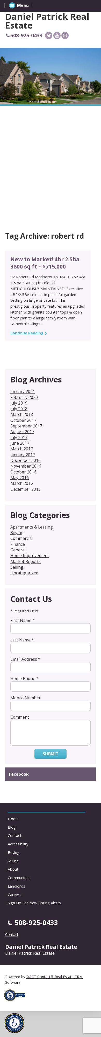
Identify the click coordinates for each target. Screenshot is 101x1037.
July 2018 (18, 409)
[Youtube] (57, 35)
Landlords (16, 886)
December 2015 (25, 489)
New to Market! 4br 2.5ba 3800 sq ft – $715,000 (45, 263)
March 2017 (21, 449)
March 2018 (21, 414)
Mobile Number (25, 698)
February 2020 (24, 397)
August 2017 (22, 431)
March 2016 (21, 483)
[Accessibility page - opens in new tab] (16, 1002)
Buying (17, 532)
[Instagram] (65, 35)
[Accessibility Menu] (14, 1023)
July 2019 (18, 403)
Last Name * (22, 640)
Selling (16, 567)
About (13, 869)
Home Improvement (29, 555)
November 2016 (25, 466)
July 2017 (18, 437)
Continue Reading (27, 332)
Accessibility (18, 843)
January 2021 (22, 391)
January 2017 (22, 455)
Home (13, 818)
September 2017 (26, 426)
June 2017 (19, 443)
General (17, 550)
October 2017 (23, 420)
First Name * (22, 620)
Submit (51, 754)
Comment (19, 717)
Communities (19, 877)
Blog (12, 827)
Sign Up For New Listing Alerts (34, 902)
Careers (14, 894)
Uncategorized (24, 573)
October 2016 (23, 472)
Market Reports (25, 561)
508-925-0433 (26, 35)
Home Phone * (24, 678)
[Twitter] (48, 35)
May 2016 (19, 477)
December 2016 (25, 460)
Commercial (21, 538)
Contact (14, 835)
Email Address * (25, 659)
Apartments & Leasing (31, 527)
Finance (17, 544)
